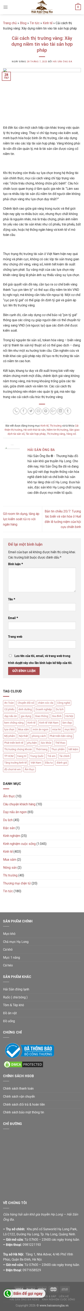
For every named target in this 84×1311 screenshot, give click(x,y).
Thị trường (56, 425)
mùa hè (56, 729)
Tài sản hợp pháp (36, 433)
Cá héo (8, 965)
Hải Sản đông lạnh (16, 989)
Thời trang (42, 749)
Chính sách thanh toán (18, 1088)
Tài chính (64, 756)
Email (13, 618)
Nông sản (10, 867)
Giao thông (41, 716)
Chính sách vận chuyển (19, 1096)
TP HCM (8, 756)
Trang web (15, 636)
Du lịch (60, 709)
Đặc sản (9, 828)
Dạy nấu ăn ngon (15, 812)
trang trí (21, 756)
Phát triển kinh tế (13, 742)
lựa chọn (9, 729)
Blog (23, 23)
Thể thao (60, 742)
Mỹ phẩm (9, 735)
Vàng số (71, 433)
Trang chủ (10, 23)
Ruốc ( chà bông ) (15, 997)
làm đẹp (67, 722)
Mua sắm (23, 729)
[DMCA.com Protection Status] (23, 1064)
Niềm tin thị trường (57, 429)
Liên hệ (64, 1296)
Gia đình (57, 716)
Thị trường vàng (56, 433)
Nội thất (23, 735)
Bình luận (15, 564)
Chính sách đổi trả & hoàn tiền (24, 1104)
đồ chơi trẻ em (12, 769)
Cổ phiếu (9, 709)
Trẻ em (51, 756)
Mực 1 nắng (11, 957)
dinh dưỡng (25, 709)
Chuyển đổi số (26, 702)
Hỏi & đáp (49, 1296)
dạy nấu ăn (10, 716)
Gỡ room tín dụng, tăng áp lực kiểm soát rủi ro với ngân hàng (21, 519)
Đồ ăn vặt (10, 1013)
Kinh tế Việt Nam (49, 722)
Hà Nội (69, 716)
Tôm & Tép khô (13, 1005)
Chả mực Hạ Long (16, 942)
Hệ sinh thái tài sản (34, 429)
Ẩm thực (29, 769)
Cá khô (8, 949)
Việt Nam (36, 762)
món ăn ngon (40, 729)
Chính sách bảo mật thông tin (23, 1112)
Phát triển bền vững (61, 735)
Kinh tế (47, 23)
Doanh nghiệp (44, 709)
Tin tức (35, 23)
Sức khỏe (46, 742)
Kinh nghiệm (11, 836)
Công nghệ (63, 702)
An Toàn (9, 702)
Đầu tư (49, 762)
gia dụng (26, 716)
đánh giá (62, 762)
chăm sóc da (45, 702)
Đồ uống (9, 1021)
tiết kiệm (73, 749)
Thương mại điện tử (17, 883)
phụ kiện (32, 742)
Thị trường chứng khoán (18, 749)
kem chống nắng (14, 722)
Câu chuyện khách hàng (19, 804)
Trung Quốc (37, 756)
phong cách (39, 735)
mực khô (70, 729)
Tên (11, 599)
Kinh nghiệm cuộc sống (19, 844)
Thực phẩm (58, 749)
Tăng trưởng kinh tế (15, 762)
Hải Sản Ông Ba (62, 61)
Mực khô (9, 934)
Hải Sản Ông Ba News (24, 1299)
